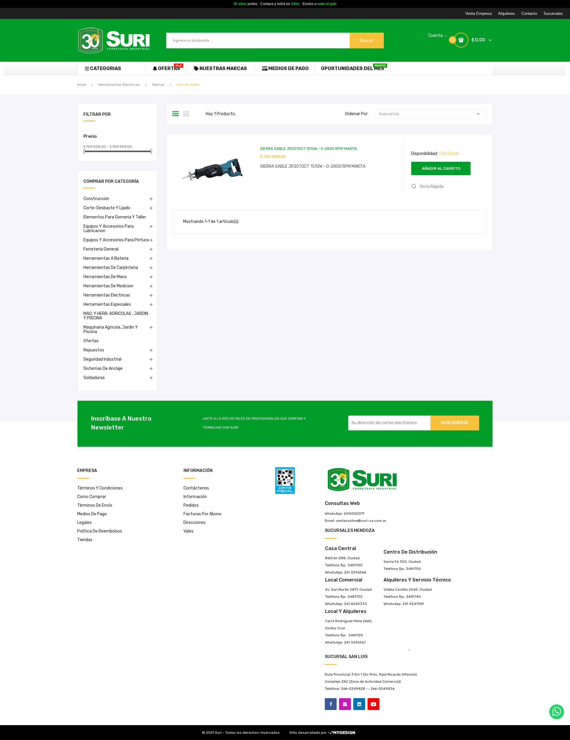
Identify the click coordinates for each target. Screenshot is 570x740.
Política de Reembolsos (99, 531)
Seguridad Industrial (102, 359)
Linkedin (359, 704)
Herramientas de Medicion (108, 286)
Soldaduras (94, 377)
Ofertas (91, 340)
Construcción (96, 198)
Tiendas (84, 539)
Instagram (345, 704)
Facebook (331, 704)
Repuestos (93, 350)
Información (195, 496)
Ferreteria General (100, 249)
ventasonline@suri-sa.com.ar (361, 521)
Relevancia (430, 114)
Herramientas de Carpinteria (110, 267)
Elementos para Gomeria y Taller (114, 217)
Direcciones (194, 522)
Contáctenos (196, 488)
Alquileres (506, 13)
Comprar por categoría (111, 182)
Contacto (529, 13)
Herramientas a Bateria (106, 258)
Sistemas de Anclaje (103, 368)
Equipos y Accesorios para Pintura (116, 240)
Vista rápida (431, 186)
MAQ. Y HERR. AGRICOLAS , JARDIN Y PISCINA (115, 316)
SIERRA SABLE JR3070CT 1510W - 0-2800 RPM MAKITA (308, 148)
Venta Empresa (478, 13)
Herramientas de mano (105, 276)
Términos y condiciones (100, 488)
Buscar (366, 40)
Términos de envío (94, 505)
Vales (188, 531)
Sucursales (553, 13)
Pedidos (191, 505)
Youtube (373, 704)
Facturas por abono (202, 513)
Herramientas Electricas (106, 295)
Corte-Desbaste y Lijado (106, 207)
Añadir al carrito (441, 168)
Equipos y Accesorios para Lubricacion (108, 228)
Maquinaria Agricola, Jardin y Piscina (110, 329)
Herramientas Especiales (107, 304)
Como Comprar (91, 496)
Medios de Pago (92, 513)
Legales (84, 522)
